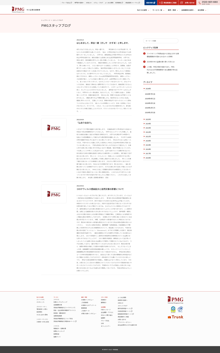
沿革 (102, 323)
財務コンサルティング (60, 302)
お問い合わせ (122, 319)
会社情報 (201, 10)
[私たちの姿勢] (40, 299)
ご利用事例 (84, 302)
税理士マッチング (59, 331)
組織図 (103, 318)
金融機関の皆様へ (187, 10)
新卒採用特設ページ (124, 308)
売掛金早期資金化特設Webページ (64, 321)
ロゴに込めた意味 (42, 315)
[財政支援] (56, 299)
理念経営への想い (42, 309)
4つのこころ (40, 302)
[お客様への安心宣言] (42, 319)
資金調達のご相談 (123, 317)
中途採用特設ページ (124, 311)
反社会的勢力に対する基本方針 (127, 325)
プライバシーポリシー (125, 322)
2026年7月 (149, 94)
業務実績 (84, 308)
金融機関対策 (58, 305)
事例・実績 (172, 10)
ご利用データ (85, 311)
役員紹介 (103, 300)
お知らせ (89, 3)
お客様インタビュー (87, 300)
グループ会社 (105, 321)
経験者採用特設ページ (125, 314)
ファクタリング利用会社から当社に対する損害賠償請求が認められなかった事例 (163, 55)
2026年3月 (149, 103)
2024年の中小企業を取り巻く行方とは (161, 62)
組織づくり (57, 337)
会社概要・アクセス (107, 312)
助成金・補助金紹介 (60, 313)
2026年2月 (149, 108)
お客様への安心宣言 (43, 322)
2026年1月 (149, 112)
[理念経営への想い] (42, 306)
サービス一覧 (157, 10)
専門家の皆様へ (79, 3)
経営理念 (39, 312)
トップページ (45, 20)
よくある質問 (109, 3)
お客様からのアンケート (88, 305)
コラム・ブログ (98, 3)
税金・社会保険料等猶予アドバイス (65, 310)
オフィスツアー (105, 326)
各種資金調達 (58, 316)
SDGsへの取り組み (107, 315)
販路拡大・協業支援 (60, 328)
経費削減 (56, 334)
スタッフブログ (122, 306)
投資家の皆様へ (122, 300)
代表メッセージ (106, 310)
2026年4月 (149, 98)
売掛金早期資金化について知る (63, 318)
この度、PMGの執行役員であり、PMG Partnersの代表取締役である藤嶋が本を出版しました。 (162, 70)
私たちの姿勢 (142, 10)
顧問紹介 (103, 302)
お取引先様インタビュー (88, 313)
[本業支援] (56, 326)
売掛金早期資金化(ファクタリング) (64, 307)
